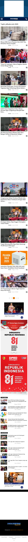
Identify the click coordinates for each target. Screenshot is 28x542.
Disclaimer (14, 538)
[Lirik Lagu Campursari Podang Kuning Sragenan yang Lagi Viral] (4, 455)
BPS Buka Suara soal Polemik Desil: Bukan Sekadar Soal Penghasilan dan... (17, 413)
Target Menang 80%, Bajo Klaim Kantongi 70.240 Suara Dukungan (13, 245)
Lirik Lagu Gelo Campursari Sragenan (16, 441)
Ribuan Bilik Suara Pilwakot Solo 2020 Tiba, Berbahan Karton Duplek (13, 42)
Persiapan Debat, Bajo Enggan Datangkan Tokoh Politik (13, 222)
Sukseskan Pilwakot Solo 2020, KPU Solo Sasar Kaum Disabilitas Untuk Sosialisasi (12, 267)
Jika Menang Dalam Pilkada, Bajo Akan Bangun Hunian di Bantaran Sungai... (12, 133)
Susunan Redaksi (4, 537)
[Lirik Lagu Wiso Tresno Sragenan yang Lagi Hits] (4, 462)
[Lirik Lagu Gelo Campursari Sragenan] (4, 443)
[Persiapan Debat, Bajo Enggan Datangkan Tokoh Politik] (14, 213)
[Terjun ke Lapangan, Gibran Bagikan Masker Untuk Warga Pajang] (14, 56)
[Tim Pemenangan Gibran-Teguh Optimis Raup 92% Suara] (14, 280)
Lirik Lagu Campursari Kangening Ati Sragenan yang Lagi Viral (16, 448)
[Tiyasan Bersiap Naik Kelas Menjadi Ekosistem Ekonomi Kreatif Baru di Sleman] (4, 421)
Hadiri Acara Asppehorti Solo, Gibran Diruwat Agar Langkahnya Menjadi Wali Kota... (12, 110)
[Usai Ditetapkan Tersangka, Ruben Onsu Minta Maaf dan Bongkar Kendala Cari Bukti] (4, 408)
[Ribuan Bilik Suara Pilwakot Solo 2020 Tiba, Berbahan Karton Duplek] (14, 33)
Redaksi (9, 45)
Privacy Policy (24, 537)
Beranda (2, 22)
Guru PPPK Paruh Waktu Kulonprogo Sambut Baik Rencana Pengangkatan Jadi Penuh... (17, 401)
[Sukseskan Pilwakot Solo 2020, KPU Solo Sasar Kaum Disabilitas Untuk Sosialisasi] (14, 258)
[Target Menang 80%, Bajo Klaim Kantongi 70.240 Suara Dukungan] (14, 236)
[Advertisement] (14, 9)
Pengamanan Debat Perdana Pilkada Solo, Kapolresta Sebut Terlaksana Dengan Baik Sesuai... (13, 199)
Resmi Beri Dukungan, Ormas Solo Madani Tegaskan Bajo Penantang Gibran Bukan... (13, 87)
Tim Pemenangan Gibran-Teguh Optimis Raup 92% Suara (13, 289)
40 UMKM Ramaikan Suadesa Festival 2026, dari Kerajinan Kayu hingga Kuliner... (17, 426)
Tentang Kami (11, 537)
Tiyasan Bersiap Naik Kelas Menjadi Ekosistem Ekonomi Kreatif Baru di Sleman (17, 420)
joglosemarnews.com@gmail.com (16, 529)
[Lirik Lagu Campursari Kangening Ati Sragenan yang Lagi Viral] (4, 449)
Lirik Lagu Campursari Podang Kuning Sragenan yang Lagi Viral (16, 454)
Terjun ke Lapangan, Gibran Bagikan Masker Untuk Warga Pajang (14, 65)
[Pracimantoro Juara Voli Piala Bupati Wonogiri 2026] (4, 437)
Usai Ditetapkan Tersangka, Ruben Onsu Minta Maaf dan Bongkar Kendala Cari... (17, 407)
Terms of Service (17, 537)
